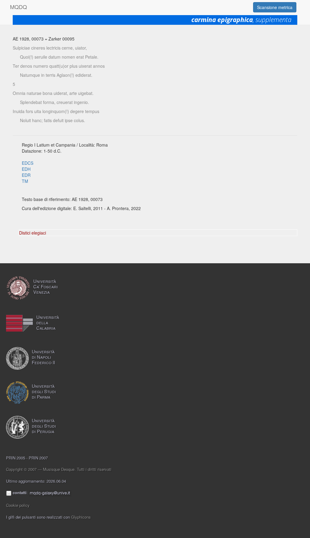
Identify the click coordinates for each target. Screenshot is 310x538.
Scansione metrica (274, 7)
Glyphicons (81, 517)
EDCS (27, 163)
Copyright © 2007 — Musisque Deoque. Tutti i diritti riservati (58, 469)
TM (25, 181)
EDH (26, 169)
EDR (26, 175)
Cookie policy (18, 505)
